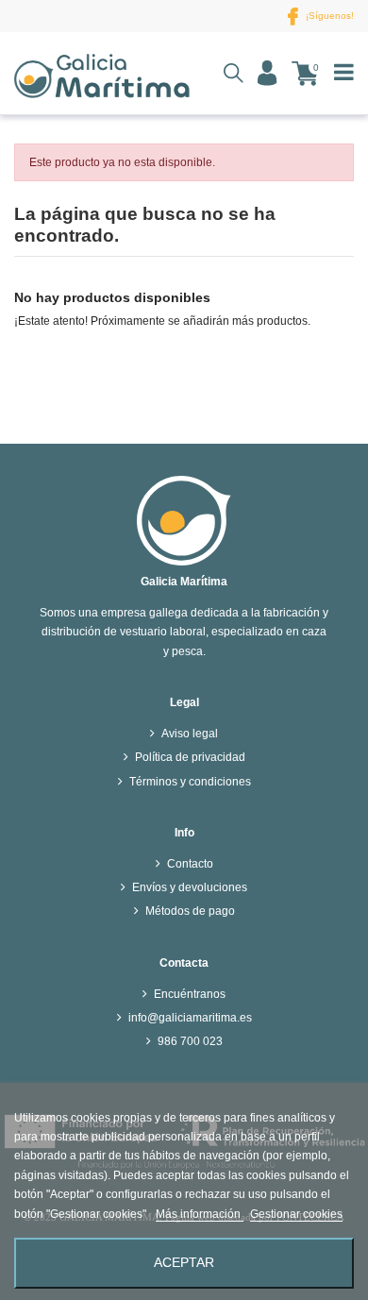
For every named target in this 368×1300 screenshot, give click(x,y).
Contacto (190, 863)
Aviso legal (189, 733)
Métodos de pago (190, 911)
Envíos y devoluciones (189, 887)
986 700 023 (190, 1041)
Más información (199, 1214)
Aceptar (184, 1263)
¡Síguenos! (328, 15)
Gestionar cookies (296, 1214)
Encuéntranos (190, 994)
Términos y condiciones (190, 781)
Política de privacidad (190, 757)
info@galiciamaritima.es (190, 1017)
